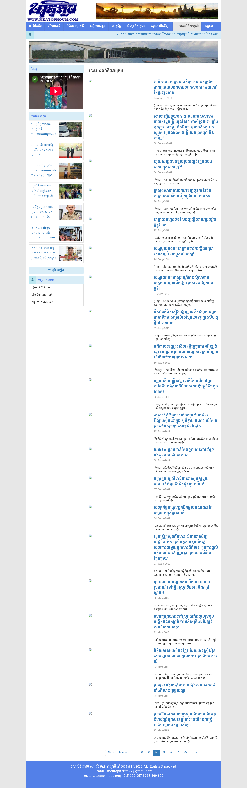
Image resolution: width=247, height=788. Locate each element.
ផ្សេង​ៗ (209, 26)
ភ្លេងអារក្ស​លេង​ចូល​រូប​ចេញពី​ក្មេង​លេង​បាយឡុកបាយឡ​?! (183, 164)
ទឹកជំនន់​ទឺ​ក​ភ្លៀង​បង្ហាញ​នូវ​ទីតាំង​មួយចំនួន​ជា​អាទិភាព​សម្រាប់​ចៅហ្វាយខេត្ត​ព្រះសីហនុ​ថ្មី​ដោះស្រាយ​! (186, 317)
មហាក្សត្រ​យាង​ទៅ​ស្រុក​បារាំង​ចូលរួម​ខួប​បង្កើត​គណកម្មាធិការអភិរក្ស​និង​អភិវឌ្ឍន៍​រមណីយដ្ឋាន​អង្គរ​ (184, 622)
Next (187, 753)
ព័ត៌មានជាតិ (54, 26)
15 (163, 753)
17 (177, 753)
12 (142, 753)
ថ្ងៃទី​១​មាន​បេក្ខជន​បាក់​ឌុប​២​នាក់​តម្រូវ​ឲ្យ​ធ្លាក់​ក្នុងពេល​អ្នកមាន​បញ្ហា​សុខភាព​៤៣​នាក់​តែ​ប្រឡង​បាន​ (186, 87)
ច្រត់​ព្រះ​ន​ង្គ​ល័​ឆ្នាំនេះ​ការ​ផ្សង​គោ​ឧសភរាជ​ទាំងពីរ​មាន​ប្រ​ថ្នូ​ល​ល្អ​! (184, 688)
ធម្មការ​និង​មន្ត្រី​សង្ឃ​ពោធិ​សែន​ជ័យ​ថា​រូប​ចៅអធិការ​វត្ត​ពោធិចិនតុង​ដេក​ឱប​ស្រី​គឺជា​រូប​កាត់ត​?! (186, 386)
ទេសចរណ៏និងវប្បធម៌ (187, 26)
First (111, 753)
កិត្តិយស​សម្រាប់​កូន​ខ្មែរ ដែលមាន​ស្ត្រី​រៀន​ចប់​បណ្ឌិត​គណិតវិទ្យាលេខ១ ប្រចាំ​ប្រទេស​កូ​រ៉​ (185, 656)
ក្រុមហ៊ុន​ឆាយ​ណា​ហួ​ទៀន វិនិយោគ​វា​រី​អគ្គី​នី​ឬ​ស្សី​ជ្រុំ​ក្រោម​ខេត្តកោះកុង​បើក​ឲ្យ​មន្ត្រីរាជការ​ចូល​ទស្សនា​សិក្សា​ (185, 720)
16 (170, 753)
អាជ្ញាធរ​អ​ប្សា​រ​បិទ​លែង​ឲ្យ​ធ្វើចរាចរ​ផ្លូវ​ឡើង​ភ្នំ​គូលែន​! (185, 222)
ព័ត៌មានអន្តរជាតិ (75, 26)
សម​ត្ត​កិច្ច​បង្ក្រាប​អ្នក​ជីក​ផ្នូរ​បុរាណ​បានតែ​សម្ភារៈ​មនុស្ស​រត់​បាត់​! (183, 510)
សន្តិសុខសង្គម (98, 26)
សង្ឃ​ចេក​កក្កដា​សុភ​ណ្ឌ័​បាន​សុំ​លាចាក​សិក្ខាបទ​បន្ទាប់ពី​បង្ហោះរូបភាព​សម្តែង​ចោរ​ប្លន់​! (184, 283)
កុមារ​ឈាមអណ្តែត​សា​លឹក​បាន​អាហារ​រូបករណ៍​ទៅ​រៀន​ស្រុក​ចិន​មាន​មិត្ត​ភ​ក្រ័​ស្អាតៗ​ (182, 587)
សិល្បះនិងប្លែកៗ (136, 26)
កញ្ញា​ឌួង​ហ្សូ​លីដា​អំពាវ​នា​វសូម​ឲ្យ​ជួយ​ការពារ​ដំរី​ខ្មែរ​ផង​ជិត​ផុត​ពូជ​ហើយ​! (181, 481)
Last (197, 753)
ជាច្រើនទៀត (56, 270)
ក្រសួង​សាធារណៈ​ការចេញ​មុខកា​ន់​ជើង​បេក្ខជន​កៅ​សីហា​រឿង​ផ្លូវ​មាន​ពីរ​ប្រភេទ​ (182, 193)
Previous (124, 753)
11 (135, 753)
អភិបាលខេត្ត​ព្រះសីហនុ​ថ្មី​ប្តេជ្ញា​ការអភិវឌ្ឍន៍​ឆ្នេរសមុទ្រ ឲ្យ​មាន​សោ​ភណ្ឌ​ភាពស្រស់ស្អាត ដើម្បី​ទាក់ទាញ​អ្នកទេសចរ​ (186, 352)
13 (149, 753)
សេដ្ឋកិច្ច (116, 26)
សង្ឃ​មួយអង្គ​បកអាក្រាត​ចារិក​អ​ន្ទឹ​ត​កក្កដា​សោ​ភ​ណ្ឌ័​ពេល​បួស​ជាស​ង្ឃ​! (184, 251)
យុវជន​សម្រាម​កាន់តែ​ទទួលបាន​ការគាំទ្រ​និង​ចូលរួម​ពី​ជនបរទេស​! (184, 452)
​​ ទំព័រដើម (36, 26)
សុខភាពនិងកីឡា (160, 26)
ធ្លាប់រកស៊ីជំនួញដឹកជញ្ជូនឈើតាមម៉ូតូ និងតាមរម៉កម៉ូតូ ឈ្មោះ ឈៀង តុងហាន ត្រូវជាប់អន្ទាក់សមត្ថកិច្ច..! (43, 175)
